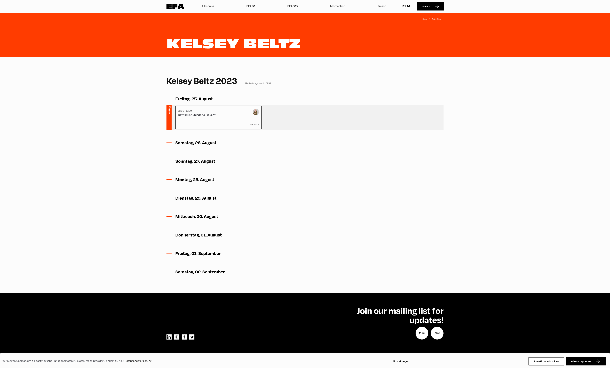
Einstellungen (401, 361)
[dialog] (305, 360)
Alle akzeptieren (581, 361)
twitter (191, 337)
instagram (176, 337)
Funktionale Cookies (546, 361)
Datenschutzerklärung (138, 361)
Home (425, 19)
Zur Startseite (175, 6)
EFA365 (292, 6)
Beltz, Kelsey (437, 19)
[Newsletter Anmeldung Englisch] (421, 333)
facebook (184, 337)
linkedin (169, 337)
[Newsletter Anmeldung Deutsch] (437, 333)
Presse (382, 6)
